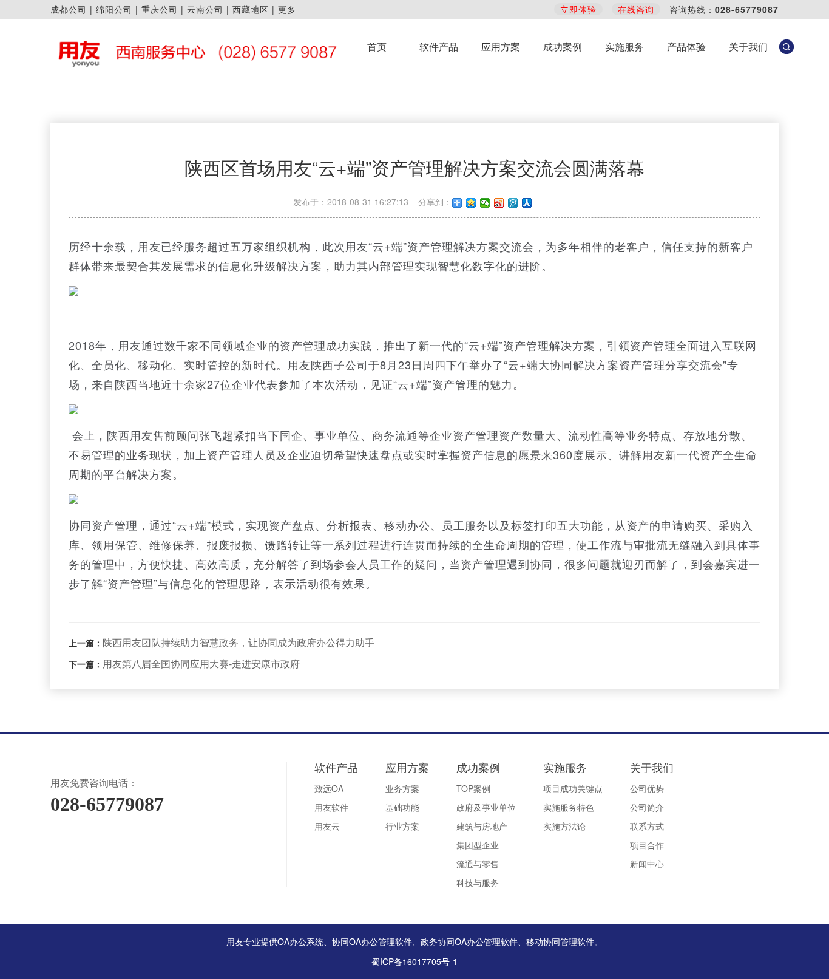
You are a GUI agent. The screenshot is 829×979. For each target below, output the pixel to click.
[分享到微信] (485, 203)
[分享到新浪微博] (499, 203)
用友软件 (331, 807)
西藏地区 (250, 9)
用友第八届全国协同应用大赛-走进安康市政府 (201, 663)
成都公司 (68, 9)
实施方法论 (564, 826)
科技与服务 (477, 882)
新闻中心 (647, 864)
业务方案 (402, 788)
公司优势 (647, 788)
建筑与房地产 (481, 826)
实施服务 (624, 46)
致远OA (328, 788)
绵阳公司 (114, 9)
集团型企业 (477, 845)
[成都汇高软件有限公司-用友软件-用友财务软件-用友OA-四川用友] (194, 53)
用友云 (327, 826)
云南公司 (205, 9)
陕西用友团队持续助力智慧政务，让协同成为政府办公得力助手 (238, 642)
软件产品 (438, 46)
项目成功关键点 (573, 788)
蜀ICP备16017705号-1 (414, 961)
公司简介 (647, 807)
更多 (287, 9)
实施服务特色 (568, 807)
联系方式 (647, 826)
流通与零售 (477, 864)
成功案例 (562, 46)
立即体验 (578, 9)
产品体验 (686, 46)
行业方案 (402, 826)
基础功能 (402, 807)
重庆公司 (159, 9)
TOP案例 (473, 788)
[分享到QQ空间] (471, 203)
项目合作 (647, 845)
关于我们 (748, 46)
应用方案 (500, 46)
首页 (377, 46)
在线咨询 (636, 9)
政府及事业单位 (486, 807)
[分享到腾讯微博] (513, 203)
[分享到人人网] (527, 203)
